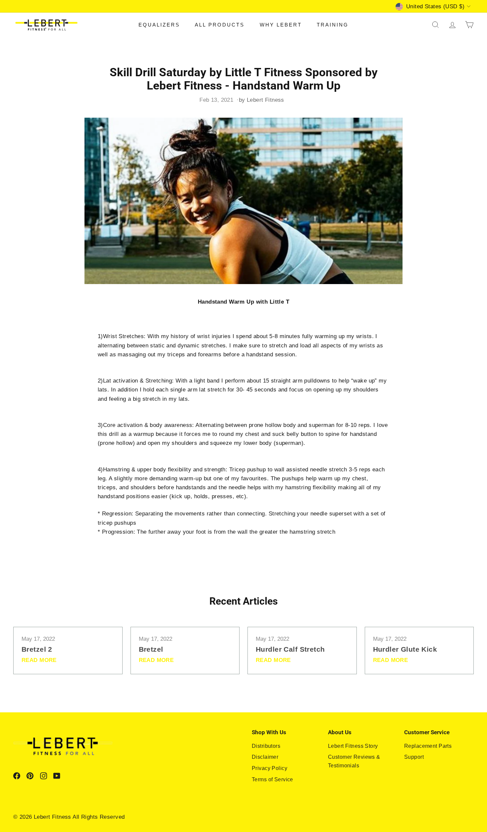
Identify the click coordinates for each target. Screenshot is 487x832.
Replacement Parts (428, 746)
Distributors (266, 746)
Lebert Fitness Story (353, 746)
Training (333, 25)
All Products (219, 25)
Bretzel (151, 649)
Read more (39, 660)
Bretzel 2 (37, 649)
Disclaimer (265, 757)
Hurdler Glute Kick (405, 649)
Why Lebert (281, 25)
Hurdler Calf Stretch (290, 649)
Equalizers (159, 25)
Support (414, 757)
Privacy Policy (269, 768)
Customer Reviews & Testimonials (354, 761)
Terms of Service (272, 779)
